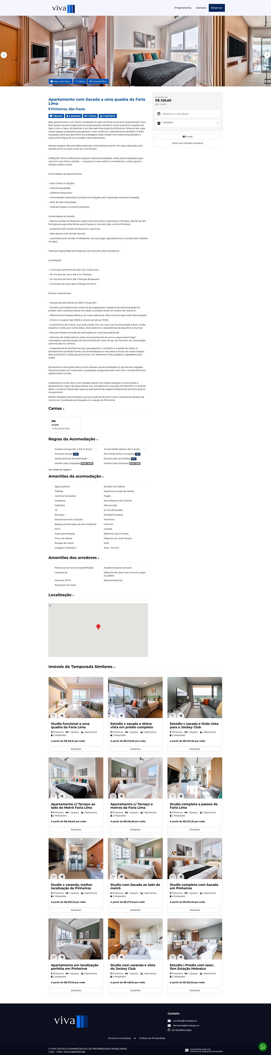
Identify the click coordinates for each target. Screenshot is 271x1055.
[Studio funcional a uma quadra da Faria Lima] (76, 697)
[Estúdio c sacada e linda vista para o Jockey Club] (194, 697)
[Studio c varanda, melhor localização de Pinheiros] (76, 858)
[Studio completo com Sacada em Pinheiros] (194, 858)
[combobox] (191, 123)
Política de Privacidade (152, 1038)
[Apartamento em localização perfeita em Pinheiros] (76, 938)
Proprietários (183, 7)
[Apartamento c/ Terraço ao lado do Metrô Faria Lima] (76, 777)
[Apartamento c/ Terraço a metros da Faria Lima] (135, 777)
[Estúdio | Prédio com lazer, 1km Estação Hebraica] (194, 938)
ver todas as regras (59, 469)
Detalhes (76, 749)
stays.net (206, 1049)
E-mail (189, 136)
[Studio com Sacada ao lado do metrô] (135, 858)
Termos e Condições (119, 1038)
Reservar (217, 7)
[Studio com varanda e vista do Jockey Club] (135, 938)
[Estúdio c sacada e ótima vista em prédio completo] (135, 697)
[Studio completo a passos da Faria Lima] (194, 777)
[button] (267, 55)
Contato (201, 7)
